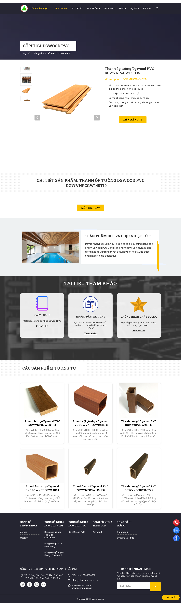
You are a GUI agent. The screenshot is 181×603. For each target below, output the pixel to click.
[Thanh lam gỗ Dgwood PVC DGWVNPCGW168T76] (139, 465)
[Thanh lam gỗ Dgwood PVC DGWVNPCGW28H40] (139, 400)
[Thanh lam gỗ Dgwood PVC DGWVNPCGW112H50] (90, 465)
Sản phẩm (92, 8)
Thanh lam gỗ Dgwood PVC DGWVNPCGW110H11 (42, 422)
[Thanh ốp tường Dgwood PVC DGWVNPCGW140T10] (26, 79)
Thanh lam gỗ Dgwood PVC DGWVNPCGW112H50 (90, 488)
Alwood (23, 532)
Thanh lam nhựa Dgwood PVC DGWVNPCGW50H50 (42, 488)
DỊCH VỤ (108, 8)
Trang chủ (61, 8)
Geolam (24, 538)
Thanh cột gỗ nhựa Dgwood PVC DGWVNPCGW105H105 (90, 422)
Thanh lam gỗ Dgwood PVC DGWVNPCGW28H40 (138, 422)
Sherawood (122, 532)
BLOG (121, 8)
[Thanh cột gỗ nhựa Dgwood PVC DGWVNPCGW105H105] (90, 400)
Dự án (133, 8)
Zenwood (97, 532)
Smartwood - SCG (125, 538)
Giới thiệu (77, 8)
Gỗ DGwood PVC (76, 532)
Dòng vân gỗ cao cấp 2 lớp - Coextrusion (52, 535)
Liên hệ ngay (132, 119)
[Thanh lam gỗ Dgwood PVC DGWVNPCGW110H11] (42, 400)
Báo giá (170, 597)
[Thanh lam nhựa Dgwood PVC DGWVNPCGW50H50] (42, 465)
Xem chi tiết (42, 326)
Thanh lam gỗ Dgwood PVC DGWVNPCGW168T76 (138, 488)
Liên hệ (147, 8)
